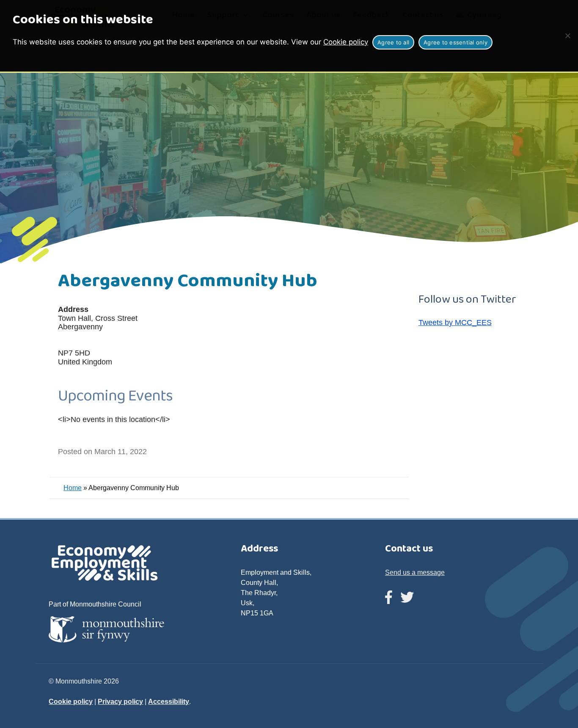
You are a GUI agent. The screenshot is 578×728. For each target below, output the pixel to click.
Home (72, 487)
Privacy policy (120, 701)
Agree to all (393, 42)
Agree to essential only (455, 42)
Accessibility (168, 701)
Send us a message (415, 572)
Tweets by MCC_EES (455, 322)
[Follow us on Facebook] (388, 597)
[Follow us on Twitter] (407, 597)
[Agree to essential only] (567, 35)
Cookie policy (345, 42)
